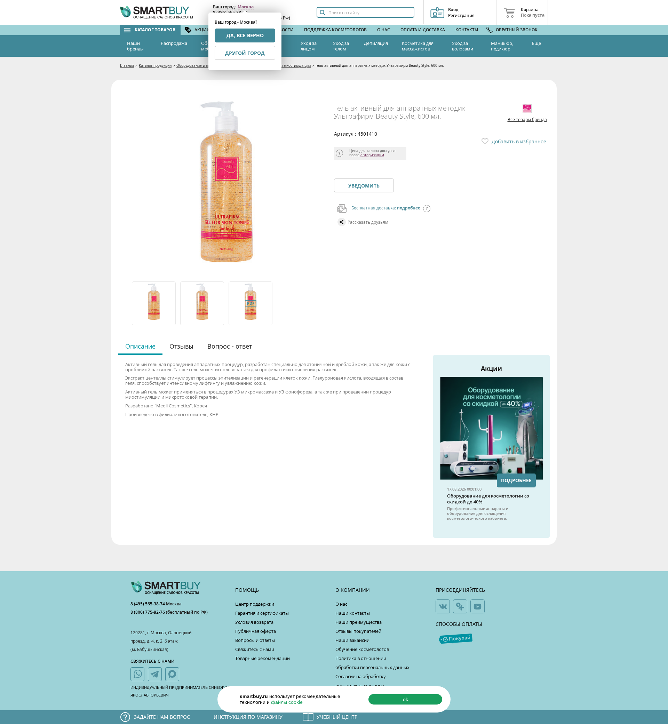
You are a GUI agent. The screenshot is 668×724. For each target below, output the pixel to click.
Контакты (466, 30)
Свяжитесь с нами (254, 649)
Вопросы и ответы (255, 640)
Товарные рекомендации (262, 658)
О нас (383, 30)
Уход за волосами (462, 46)
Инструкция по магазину (248, 717)
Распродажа (174, 43)
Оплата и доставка (422, 30)
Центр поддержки (254, 604)
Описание (140, 346)
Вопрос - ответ (229, 346)
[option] (154, 303)
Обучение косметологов (362, 649)
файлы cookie (287, 702)
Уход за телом (341, 46)
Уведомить (364, 185)
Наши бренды (135, 46)
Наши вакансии (352, 640)
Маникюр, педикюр (502, 46)
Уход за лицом (309, 46)
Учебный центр (337, 717)
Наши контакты (352, 613)
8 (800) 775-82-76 (148, 612)
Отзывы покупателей (358, 631)
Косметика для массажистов (418, 46)
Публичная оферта (255, 631)
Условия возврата (254, 622)
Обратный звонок (517, 30)
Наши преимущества (358, 622)
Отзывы (181, 346)
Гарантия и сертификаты (262, 613)
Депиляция (376, 43)
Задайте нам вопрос (162, 717)
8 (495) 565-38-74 (148, 604)
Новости (283, 30)
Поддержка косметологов (335, 30)
